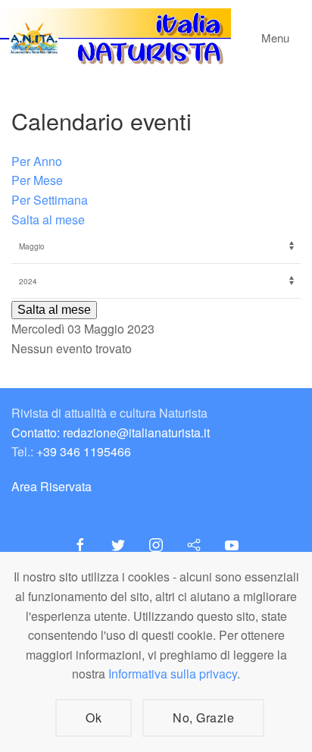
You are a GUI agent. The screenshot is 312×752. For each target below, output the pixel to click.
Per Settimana (49, 199)
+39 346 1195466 (83, 451)
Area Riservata (51, 486)
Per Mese (37, 180)
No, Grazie (203, 717)
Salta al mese (48, 219)
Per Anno (36, 161)
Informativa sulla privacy (172, 673)
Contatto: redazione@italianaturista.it (110, 432)
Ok (93, 717)
